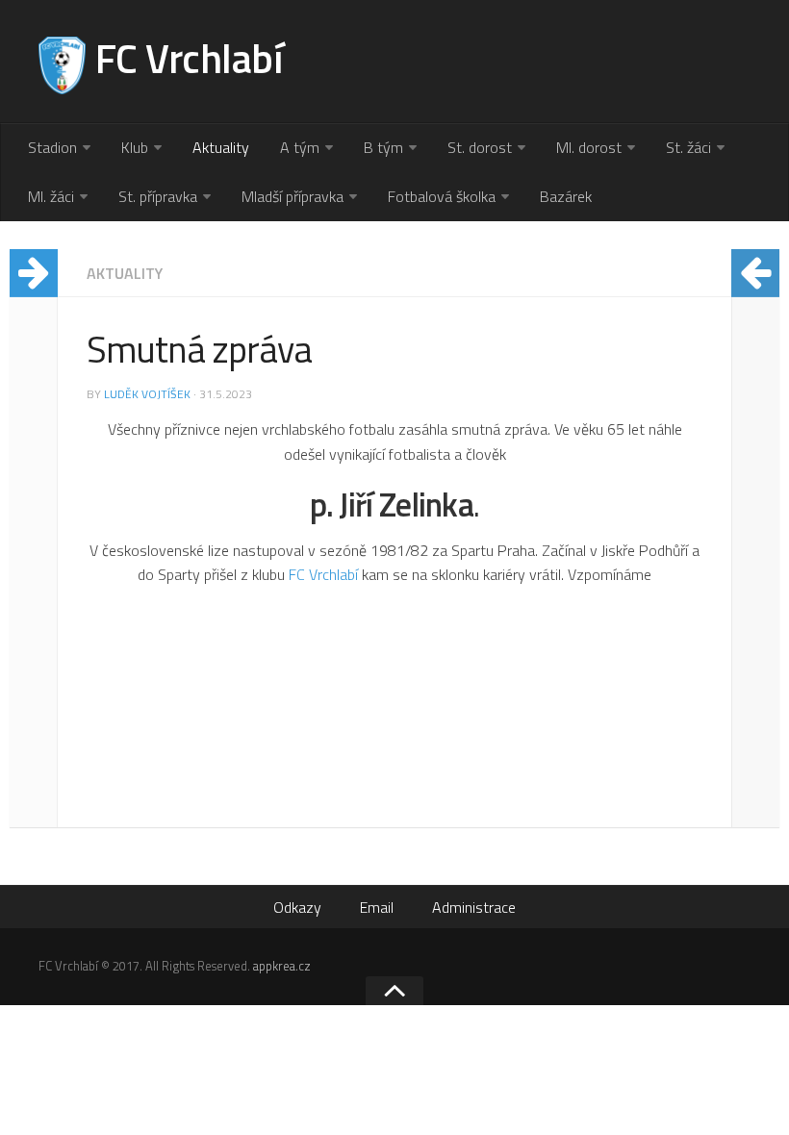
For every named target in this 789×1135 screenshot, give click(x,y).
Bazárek (566, 196)
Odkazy (297, 907)
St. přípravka (157, 196)
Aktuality (220, 147)
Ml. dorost (589, 147)
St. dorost (479, 147)
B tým (383, 147)
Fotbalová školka (442, 196)
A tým (299, 147)
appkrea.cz (282, 965)
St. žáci (688, 147)
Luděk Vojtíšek (147, 394)
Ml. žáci (51, 196)
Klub (134, 147)
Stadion (52, 147)
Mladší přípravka (293, 196)
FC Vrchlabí (323, 574)
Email (377, 907)
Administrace (474, 907)
